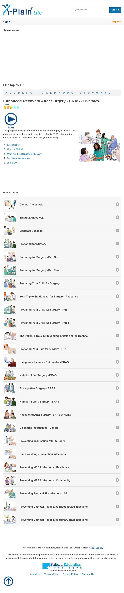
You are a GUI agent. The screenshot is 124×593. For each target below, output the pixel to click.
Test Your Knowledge (18, 158)
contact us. (96, 548)
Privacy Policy (70, 574)
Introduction (13, 144)
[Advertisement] (60, 54)
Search (115, 9)
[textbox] (93, 10)
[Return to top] (8, 581)
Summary (12, 162)
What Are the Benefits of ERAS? (24, 153)
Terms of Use (51, 574)
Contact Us (88, 574)
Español (116, 21)
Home (6, 21)
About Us (35, 574)
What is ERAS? (15, 149)
